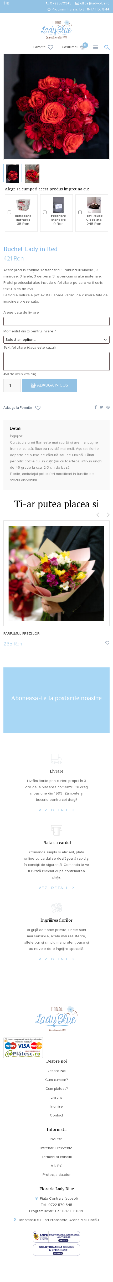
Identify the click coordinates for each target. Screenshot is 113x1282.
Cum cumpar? (56, 1080)
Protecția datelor (57, 1175)
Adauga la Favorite (17, 408)
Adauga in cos (52, 385)
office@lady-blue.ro (95, 3)
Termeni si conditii (57, 1157)
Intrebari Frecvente (56, 1148)
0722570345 (60, 3)
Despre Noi (56, 1071)
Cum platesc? (56, 1089)
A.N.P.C (57, 1166)
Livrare (56, 1097)
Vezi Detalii (55, 810)
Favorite (39, 47)
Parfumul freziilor (21, 634)
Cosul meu (73, 47)
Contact (56, 1115)
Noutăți (56, 1139)
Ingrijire (56, 1106)
